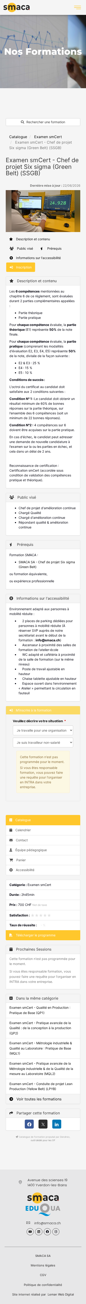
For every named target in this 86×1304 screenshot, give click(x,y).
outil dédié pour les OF (43, 1140)
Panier (21, 860)
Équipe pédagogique (30, 850)
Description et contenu (32, 239)
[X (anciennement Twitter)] (43, 1124)
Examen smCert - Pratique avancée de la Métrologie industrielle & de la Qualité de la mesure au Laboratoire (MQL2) (41, 1068)
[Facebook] (29, 1124)
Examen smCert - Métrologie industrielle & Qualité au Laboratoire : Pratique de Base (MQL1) (40, 1048)
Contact (21, 840)
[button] (77, 7)
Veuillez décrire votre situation (38, 721)
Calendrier (22, 830)
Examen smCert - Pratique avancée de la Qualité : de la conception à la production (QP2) (40, 1028)
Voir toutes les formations (38, 1099)
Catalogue (18, 136)
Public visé (24, 248)
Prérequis (53, 248)
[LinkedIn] (56, 1124)
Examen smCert (48, 136)
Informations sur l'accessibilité (38, 258)
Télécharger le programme (35, 935)
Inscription (23, 267)
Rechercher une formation (45, 122)
